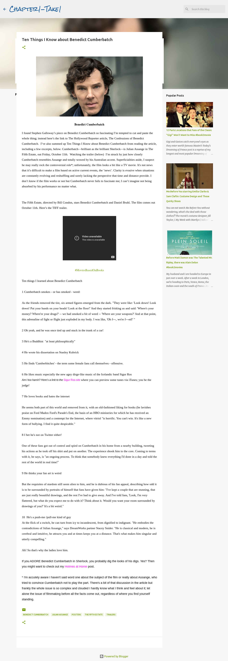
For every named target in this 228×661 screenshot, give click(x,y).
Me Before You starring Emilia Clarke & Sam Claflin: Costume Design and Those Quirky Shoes (187, 196)
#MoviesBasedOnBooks (89, 270)
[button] (24, 47)
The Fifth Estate (94, 615)
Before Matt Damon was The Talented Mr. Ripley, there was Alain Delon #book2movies (189, 262)
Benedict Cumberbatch (35, 615)
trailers (111, 615)
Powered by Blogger (116, 656)
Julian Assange (60, 615)
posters (76, 615)
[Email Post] (24, 611)
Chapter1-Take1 (35, 9)
